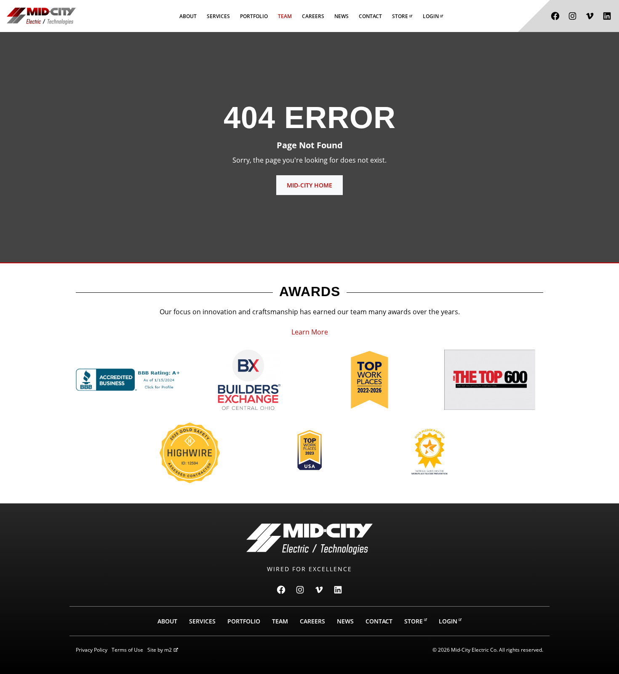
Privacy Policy (91, 649)
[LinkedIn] (607, 16)
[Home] (41, 16)
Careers (313, 16)
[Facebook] (555, 16)
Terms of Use (127, 649)
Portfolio (254, 16)
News (341, 16)
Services (218, 16)
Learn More (309, 332)
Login (431, 16)
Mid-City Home (309, 185)
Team (285, 16)
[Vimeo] (589, 16)
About (188, 16)
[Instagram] (572, 16)
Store (400, 16)
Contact (370, 16)
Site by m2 (159, 649)
